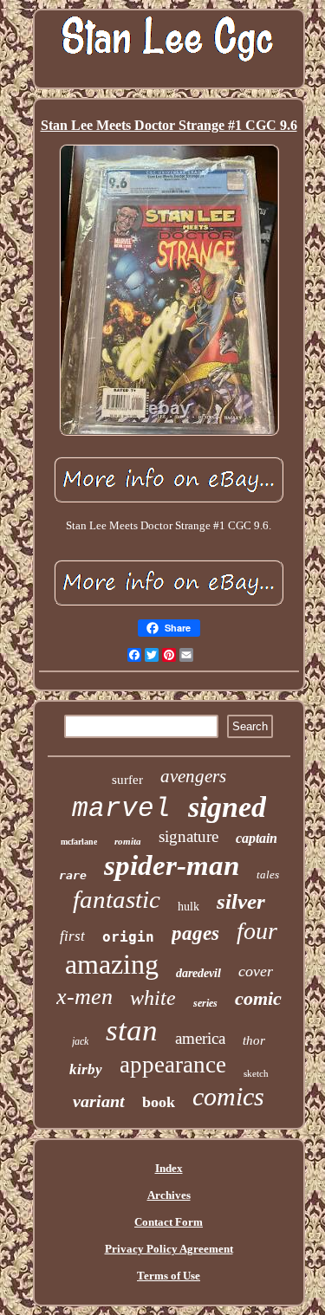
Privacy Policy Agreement (169, 1248)
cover (255, 971)
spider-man (171, 865)
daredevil (198, 973)
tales (268, 874)
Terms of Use (168, 1275)
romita (127, 841)
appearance (173, 1065)
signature (188, 836)
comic (258, 998)
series (205, 1003)
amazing (112, 964)
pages (195, 933)
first (72, 936)
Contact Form (168, 1221)
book (158, 1102)
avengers (193, 776)
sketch (256, 1073)
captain (256, 838)
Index (169, 1168)
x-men (84, 996)
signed (227, 807)
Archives (169, 1195)
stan (132, 1030)
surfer (127, 780)
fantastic (116, 899)
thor (254, 1040)
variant (99, 1101)
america (200, 1038)
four (257, 930)
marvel (121, 809)
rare (73, 875)
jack (80, 1041)
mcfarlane (79, 841)
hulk (188, 906)
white (153, 998)
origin (128, 937)
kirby (85, 1069)
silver (241, 901)
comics (228, 1096)
